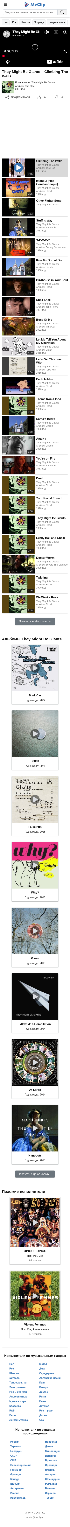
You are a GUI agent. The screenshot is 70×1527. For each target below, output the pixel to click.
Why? (35, 892)
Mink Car (35, 695)
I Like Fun (35, 826)
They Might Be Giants (43, 82)
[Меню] (5, 4)
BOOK (35, 761)
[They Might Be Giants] (8, 87)
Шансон (25, 22)
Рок (14, 22)
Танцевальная (56, 22)
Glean (35, 958)
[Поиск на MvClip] (62, 12)
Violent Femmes (35, 1324)
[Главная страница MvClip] (35, 4)
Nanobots (35, 1155)
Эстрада (39, 22)
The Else (30, 86)
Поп (6, 22)
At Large (35, 1089)
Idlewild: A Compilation (35, 1024)
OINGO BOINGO (35, 1251)
